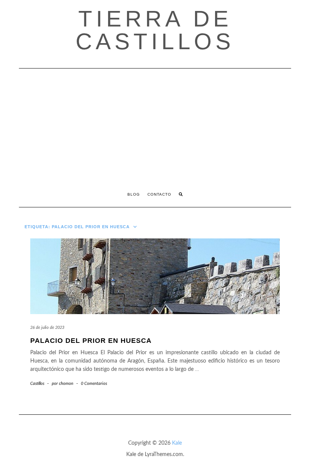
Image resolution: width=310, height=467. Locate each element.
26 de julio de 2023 (47, 327)
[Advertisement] (155, 125)
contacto (159, 194)
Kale (177, 443)
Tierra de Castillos (155, 30)
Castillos (37, 383)
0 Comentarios (94, 383)
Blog (133, 194)
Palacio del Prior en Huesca (91, 340)
